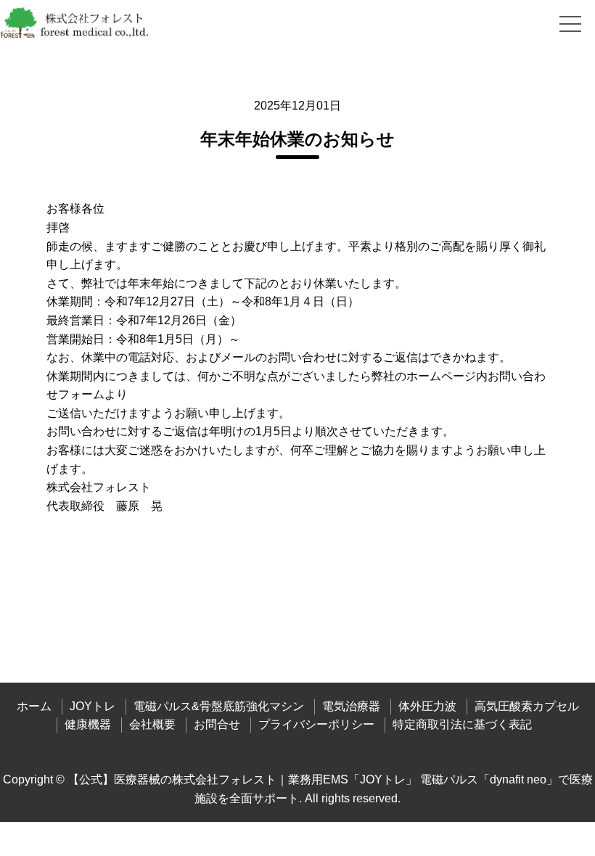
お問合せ (217, 724)
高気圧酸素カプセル (527, 706)
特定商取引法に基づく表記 (462, 724)
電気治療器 (351, 706)
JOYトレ (92, 706)
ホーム (34, 706)
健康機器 (88, 724)
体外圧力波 (427, 706)
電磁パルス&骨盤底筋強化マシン (219, 706)
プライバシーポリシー (316, 724)
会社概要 (152, 724)
